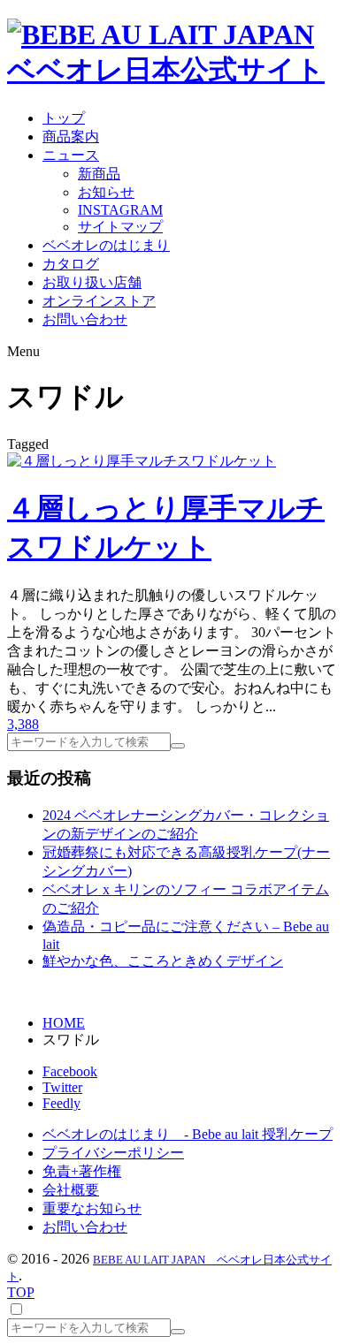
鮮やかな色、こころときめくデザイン (162, 960)
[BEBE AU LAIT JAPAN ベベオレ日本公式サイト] (172, 70)
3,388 (23, 724)
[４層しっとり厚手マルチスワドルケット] (141, 460)
